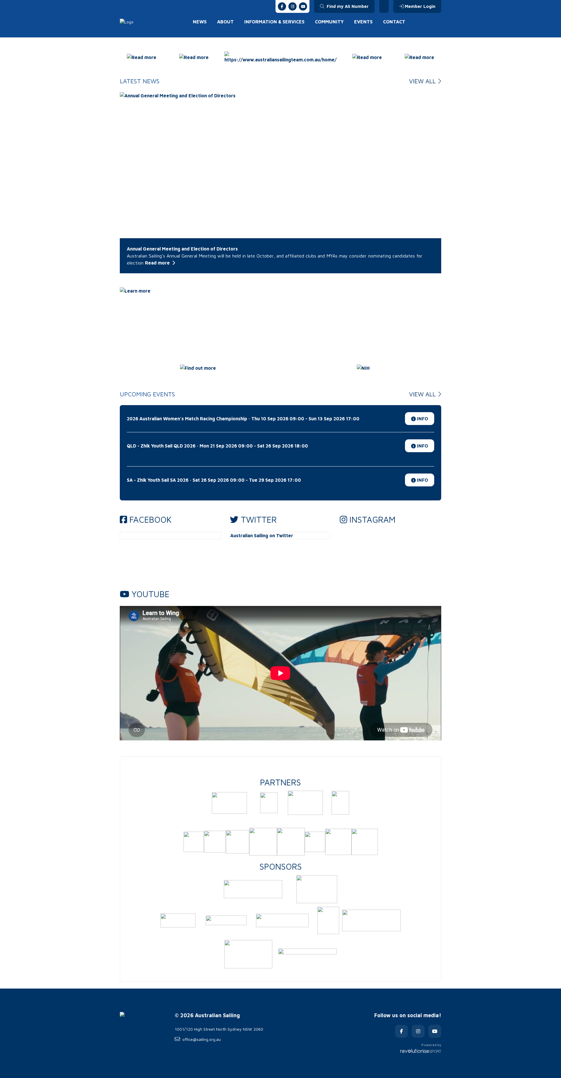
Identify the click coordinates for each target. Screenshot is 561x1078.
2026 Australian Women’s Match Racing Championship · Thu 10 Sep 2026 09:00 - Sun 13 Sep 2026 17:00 (243, 418)
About (225, 21)
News (200, 21)
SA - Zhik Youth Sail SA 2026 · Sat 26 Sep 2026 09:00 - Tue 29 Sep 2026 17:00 (214, 480)
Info (422, 418)
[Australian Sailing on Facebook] (282, 6)
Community (329, 21)
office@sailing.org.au (201, 1039)
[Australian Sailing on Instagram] (292, 6)
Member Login (420, 6)
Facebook (150, 519)
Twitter (259, 519)
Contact (394, 21)
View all (423, 80)
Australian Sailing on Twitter (261, 535)
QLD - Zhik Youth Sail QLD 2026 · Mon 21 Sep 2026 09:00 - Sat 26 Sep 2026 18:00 (217, 445)
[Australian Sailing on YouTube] (303, 6)
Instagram (372, 519)
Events (363, 21)
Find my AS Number (347, 6)
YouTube (150, 594)
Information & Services (274, 21)
